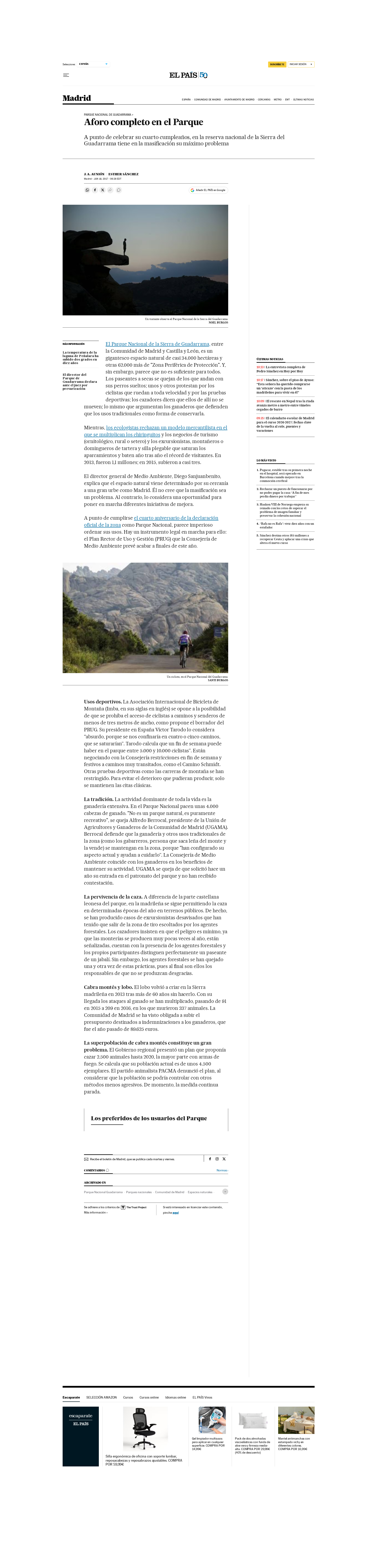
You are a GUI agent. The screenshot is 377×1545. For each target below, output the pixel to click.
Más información (95, 1212)
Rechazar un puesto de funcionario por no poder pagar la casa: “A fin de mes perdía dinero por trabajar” (286, 492)
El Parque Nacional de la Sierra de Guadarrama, (158, 344)
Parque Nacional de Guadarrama (107, 114)
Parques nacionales (139, 1192)
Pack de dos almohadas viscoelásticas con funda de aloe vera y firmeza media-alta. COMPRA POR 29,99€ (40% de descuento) (252, 1445)
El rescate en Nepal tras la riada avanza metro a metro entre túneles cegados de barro (285, 405)
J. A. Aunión (94, 174)
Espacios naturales (200, 1192)
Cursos (128, 1397)
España (186, 99)
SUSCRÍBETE (277, 64)
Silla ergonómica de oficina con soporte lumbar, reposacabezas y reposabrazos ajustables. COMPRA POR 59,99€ (144, 1460)
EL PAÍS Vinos (202, 1397)
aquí (176, 1212)
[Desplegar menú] (66, 75)
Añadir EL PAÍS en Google (210, 190)
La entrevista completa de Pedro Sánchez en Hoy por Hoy (281, 369)
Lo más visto (266, 460)
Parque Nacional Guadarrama (103, 1192)
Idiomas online (175, 1397)
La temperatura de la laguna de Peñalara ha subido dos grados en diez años (81, 358)
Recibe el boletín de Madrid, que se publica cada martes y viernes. (132, 1159)
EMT (287, 99)
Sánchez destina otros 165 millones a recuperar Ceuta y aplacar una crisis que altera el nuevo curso (287, 539)
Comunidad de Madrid (207, 99)
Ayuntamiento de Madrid (239, 99)
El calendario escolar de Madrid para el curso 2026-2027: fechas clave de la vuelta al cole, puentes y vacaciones (285, 424)
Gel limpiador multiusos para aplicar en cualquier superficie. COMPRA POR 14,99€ (208, 1444)
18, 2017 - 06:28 (107, 178)
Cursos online (149, 1397)
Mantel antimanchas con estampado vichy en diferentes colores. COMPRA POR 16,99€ (294, 1444)
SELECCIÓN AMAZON (101, 1397)
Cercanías (264, 99)
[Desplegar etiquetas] (225, 1191)
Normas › (222, 1170)
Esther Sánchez (123, 174)
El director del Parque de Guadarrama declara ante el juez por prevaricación (80, 381)
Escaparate (71, 1397)
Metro (278, 99)
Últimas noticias (303, 99)
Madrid (77, 98)
